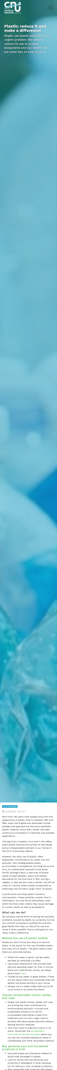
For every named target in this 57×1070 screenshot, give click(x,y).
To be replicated (10, 806)
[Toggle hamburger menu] (51, 8)
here (23, 973)
